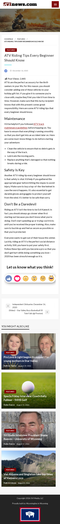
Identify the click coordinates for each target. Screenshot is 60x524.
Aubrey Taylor (10, 366)
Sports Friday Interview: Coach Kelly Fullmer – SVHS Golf (25, 398)
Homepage (8, 39)
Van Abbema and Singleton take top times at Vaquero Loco (28, 476)
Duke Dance (9, 405)
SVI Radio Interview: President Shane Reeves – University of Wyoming (25, 437)
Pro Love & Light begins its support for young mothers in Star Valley (26, 359)
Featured (21, 39)
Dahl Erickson (10, 483)
